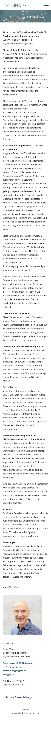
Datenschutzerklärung (18, 697)
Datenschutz (25, 709)
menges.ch (8, 674)
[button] (47, 5)
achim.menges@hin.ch (14, 670)
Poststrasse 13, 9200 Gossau (17, 663)
